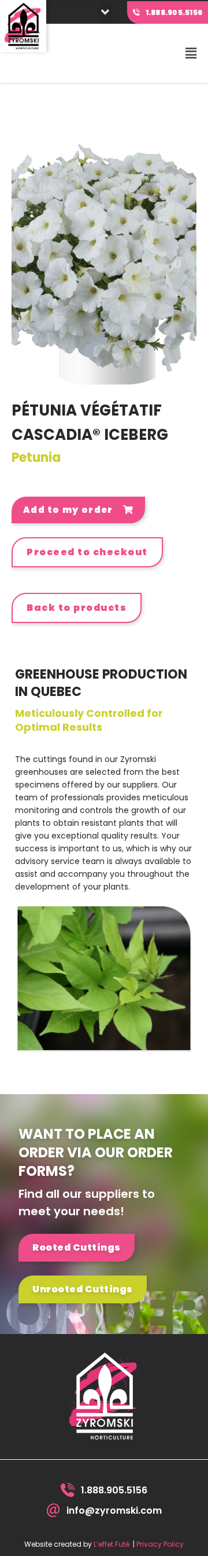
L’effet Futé (111, 1544)
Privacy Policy (160, 1544)
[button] (105, 12)
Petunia (36, 458)
